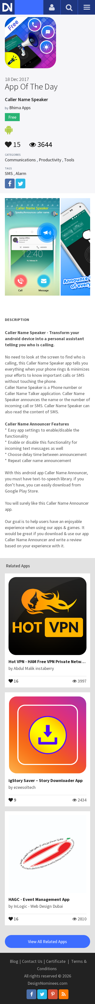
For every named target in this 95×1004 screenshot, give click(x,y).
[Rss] (63, 994)
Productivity (50, 160)
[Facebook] (31, 994)
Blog (14, 961)
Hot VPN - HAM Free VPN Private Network (48, 661)
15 (16, 142)
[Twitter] (42, 994)
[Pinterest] (53, 994)
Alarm (21, 173)
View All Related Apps (47, 941)
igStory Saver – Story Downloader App (46, 780)
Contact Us (32, 961)
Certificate (56, 961)
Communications (20, 160)
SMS (9, 173)
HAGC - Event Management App (39, 899)
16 (15, 680)
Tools (69, 160)
